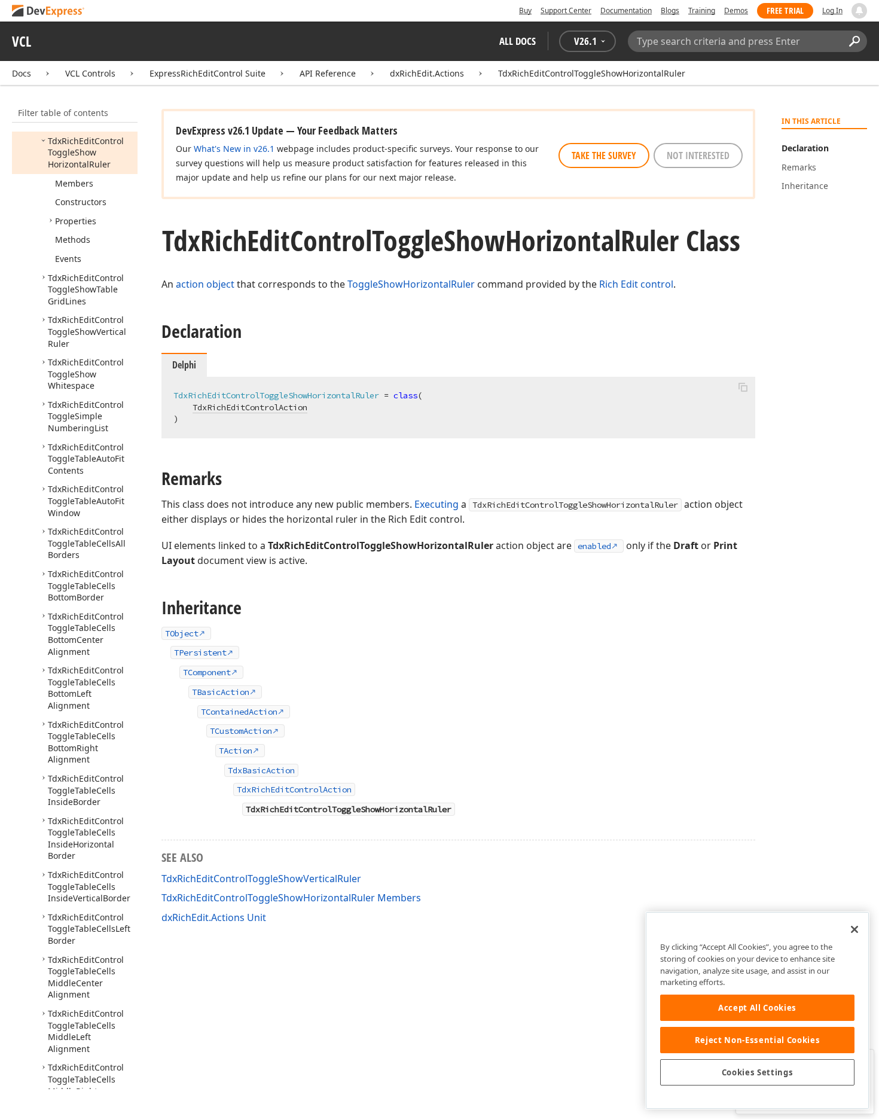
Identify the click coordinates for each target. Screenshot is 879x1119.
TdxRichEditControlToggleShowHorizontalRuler (591, 73)
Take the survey (604, 155)
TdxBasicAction (261, 770)
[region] (757, 1010)
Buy (525, 10)
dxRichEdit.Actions (427, 73)
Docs (21, 73)
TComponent (207, 672)
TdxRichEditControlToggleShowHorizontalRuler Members (291, 897)
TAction (235, 750)
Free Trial (785, 10)
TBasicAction (220, 692)
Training (701, 10)
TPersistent (200, 652)
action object (205, 284)
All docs (517, 41)
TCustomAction (241, 730)
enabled (594, 546)
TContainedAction (239, 711)
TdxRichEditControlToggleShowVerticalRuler (261, 878)
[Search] (854, 41)
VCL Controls (90, 73)
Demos (736, 10)
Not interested (698, 155)
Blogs (670, 10)
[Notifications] (859, 11)
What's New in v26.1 (234, 148)
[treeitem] (86, 152)
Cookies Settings (757, 1072)
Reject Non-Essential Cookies (757, 1040)
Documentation (626, 10)
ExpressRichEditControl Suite (207, 73)
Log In (832, 10)
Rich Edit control (636, 284)
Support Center (566, 10)
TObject (182, 633)
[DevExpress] (48, 11)
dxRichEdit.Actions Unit (213, 917)
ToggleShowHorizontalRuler (411, 284)
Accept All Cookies (757, 1007)
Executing (436, 504)
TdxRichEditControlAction (250, 407)
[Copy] (743, 387)
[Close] (854, 929)
